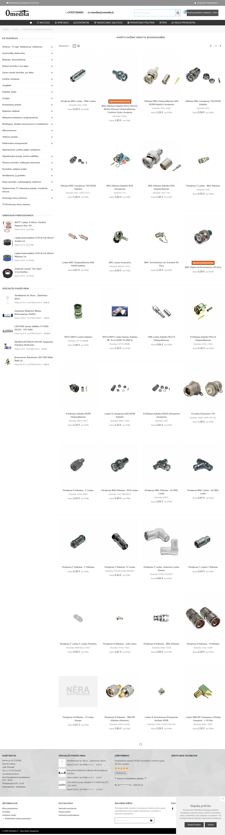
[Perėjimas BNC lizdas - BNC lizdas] (78, 75)
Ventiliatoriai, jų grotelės (13, 175)
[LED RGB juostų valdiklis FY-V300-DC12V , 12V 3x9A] (7, 331)
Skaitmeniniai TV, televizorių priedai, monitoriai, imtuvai (25, 190)
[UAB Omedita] (34, 13)
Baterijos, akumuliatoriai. (14, 59)
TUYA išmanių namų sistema (16, 204)
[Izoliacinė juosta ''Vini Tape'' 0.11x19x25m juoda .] (7, 273)
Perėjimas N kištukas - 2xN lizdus (119, 644)
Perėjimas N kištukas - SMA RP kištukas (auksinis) (120, 719)
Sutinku (211, 825)
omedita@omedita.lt (102, 12)
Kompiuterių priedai (11, 104)
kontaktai (82, 22)
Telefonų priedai (10, 137)
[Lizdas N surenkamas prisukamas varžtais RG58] (161, 691)
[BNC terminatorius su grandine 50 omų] (161, 236)
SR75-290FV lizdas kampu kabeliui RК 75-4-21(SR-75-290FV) (119, 338)
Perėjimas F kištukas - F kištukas (78, 567)
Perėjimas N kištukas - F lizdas (78, 490)
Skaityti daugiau (194, 825)
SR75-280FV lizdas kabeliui (78, 337)
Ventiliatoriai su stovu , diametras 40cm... (31, 297)
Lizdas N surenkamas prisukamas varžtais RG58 (161, 719)
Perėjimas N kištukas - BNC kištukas (161, 644)
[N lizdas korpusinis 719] (203, 388)
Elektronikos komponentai (14, 143)
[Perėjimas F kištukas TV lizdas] (119, 541)
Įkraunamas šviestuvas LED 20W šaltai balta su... (34, 359)
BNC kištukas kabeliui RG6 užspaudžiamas (161, 187)
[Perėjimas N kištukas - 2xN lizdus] (119, 618)
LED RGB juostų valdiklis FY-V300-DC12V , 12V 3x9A (32, 328)
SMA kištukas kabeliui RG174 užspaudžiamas (161, 795)
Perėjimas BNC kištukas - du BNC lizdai (161, 492)
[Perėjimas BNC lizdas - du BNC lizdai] (203, 464)
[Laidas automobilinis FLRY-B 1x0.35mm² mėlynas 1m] (7, 258)
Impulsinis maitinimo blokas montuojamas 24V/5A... (28, 312)
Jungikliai (6, 85)
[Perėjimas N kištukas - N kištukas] (203, 618)
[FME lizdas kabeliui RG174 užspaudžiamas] (161, 311)
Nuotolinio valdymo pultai (14, 169)
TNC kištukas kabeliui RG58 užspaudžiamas (203, 795)
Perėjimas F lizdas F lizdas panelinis (78, 644)
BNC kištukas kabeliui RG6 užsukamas (120, 187)
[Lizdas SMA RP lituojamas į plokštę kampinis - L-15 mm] (203, 691)
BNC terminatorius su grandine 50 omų (161, 264)
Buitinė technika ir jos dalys (15, 66)
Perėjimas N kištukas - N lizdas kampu (78, 719)
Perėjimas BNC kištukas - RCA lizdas (119, 490)
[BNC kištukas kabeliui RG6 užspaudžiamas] (161, 160)
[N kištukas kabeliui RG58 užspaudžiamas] (78, 388)
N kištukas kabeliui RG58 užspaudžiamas (78, 415)
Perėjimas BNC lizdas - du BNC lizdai (203, 492)
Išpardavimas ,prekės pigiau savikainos (21, 149)
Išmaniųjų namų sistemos (14, 198)
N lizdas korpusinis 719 (203, 413)
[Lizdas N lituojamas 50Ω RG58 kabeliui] (119, 388)
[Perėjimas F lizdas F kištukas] (203, 541)
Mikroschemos (9, 130)
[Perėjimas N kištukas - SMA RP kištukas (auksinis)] (119, 691)
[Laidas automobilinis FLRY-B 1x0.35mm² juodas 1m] (7, 242)
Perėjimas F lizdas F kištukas (203, 567)
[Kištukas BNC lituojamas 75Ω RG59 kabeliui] (203, 75)
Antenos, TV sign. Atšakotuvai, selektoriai (22, 47)
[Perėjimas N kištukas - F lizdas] (78, 464)
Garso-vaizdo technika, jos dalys (18, 72)
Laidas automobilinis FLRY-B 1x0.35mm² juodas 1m (34, 239)
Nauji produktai (185, 22)
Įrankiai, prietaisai (10, 79)
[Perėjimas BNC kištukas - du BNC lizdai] (161, 464)
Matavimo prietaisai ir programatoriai (20, 117)
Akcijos (45, 22)
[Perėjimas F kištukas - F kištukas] (78, 541)
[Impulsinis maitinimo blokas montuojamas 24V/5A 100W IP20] (7, 315)
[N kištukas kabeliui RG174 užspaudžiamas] (203, 311)
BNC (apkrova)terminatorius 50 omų (203, 267)
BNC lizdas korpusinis (120, 262)
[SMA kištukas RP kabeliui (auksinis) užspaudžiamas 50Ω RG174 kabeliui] (78, 768)
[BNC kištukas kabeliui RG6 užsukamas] (119, 160)
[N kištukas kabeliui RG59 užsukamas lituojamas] (161, 388)
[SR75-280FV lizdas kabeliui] (78, 311)
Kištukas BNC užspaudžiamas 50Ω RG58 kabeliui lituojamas (161, 103)
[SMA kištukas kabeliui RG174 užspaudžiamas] (161, 768)
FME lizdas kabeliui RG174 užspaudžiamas (161, 338)
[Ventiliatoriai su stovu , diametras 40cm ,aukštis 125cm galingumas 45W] (7, 300)
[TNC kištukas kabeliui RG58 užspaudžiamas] (203, 768)
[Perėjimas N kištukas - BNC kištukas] (161, 618)
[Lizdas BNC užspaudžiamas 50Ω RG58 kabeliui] (78, 236)
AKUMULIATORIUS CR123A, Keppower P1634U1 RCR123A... (34, 343)
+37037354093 (75, 12)
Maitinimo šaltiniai (10, 111)
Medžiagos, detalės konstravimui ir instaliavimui (25, 124)
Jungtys (6, 98)
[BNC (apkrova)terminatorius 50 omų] (203, 236)
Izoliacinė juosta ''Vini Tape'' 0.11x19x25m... (28, 270)
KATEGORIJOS (10, 38)
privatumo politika (142, 22)
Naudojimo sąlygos (109, 22)
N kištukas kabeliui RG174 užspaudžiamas (203, 338)
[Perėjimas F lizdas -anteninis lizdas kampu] (161, 541)
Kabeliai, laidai (9, 92)
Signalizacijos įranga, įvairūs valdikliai (20, 156)
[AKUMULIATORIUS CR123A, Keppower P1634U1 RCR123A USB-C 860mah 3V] (7, 346)
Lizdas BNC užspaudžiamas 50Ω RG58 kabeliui (78, 264)
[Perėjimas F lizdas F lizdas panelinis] (78, 618)
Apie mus (63, 22)
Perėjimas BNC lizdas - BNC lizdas (78, 101)
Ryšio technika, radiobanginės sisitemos (21, 182)
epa (164, 22)
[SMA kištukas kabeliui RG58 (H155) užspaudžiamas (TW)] (119, 768)
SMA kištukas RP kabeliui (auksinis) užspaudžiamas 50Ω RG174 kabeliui (78, 795)
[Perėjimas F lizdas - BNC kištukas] (203, 160)
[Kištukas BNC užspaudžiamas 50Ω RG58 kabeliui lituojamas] (161, 75)
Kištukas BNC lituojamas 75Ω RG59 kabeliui (203, 103)
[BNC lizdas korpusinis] (119, 236)
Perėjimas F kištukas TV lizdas (120, 567)
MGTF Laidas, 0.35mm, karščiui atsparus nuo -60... (30, 224)
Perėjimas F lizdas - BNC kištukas (203, 185)
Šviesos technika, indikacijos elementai (21, 162)
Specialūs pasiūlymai (15, 289)
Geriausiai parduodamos (18, 216)
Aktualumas (64, 46)
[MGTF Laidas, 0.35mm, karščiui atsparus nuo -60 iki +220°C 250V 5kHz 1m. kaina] (7, 227)
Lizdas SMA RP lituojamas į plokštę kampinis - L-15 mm (203, 719)
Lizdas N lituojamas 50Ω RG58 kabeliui (120, 415)
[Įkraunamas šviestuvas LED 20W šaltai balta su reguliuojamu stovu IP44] (7, 362)
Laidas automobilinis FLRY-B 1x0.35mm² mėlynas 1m (34, 255)
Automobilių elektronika (13, 53)
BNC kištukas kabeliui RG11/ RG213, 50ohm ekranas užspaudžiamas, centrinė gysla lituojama (120, 109)
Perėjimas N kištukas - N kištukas (203, 644)
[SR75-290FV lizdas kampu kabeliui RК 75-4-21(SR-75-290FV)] (119, 311)
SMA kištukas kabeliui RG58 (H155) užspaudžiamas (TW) (119, 795)
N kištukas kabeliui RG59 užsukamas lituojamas (161, 415)
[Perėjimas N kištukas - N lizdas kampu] (78, 691)
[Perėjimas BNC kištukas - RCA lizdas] (119, 464)
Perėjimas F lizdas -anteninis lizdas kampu (161, 568)
